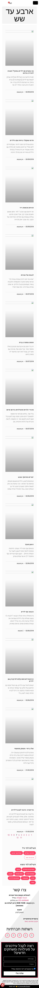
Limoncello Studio (24, 986)
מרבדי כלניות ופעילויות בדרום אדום (20, 410)
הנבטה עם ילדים (27, 611)
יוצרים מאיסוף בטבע (26, 477)
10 (9, 835)
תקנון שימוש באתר (31, 921)
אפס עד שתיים (29, 853)
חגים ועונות (19, 874)
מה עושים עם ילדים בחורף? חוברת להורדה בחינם (21, 72)
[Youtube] (25, 935)
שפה (32, 882)
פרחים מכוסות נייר (27, 207)
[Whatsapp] (7, 935)
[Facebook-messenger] (13, 935)
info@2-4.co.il (22, 898)
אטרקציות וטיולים (28, 869)
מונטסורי (25, 878)
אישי (18, 869)
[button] (35, 3)
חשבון (10, 874)
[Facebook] (31, 935)
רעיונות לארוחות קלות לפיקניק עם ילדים (21, 680)
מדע (32, 878)
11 (21, 837)
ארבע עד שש (30, 857)
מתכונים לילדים (14, 878)
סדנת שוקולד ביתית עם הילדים (22, 140)
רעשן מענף (29, 544)
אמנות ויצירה (30, 874)
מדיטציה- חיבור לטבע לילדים (22, 810)
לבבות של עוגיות (27, 275)
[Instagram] (19, 935)
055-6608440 (23, 900)
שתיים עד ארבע (16, 853)
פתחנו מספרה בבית (26, 342)
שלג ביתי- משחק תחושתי (24, 748)
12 (18, 837)
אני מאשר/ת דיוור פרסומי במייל (22, 969)
